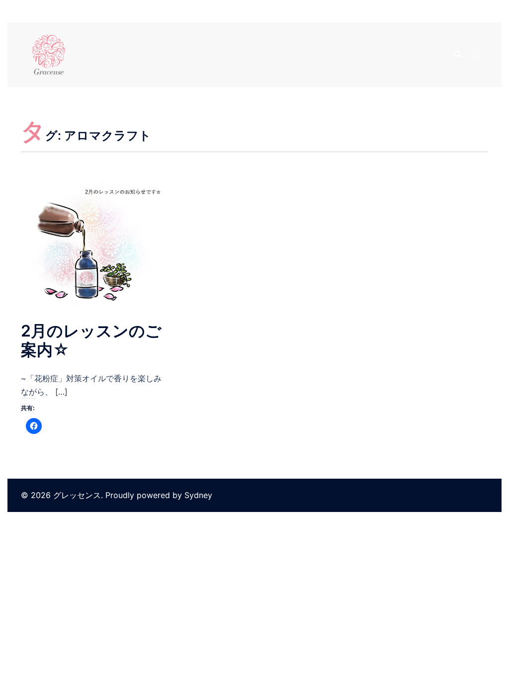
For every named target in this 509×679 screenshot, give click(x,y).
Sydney (198, 495)
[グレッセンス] (48, 54)
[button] (457, 55)
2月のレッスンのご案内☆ (91, 340)
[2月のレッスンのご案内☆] (94, 236)
